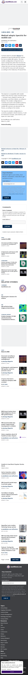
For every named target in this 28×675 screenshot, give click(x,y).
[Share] (6, 45)
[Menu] (25, 2)
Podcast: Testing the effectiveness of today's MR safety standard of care (9, 548)
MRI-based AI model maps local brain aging (9, 483)
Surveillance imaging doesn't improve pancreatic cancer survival (9, 494)
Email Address (7, 181)
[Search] (21, 2)
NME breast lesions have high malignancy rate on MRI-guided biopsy (9, 271)
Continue (7, 226)
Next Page (15, 559)
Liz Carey (5, 384)
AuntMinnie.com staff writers (8, 40)
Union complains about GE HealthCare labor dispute (9, 435)
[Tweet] (13, 45)
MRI (13, 32)
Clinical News (5, 32)
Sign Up (6, 197)
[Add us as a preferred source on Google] (20, 45)
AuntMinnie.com (16, 158)
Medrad (19, 55)
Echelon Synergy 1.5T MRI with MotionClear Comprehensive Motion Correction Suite (9, 264)
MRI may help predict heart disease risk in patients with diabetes (9, 537)
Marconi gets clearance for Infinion (9, 297)
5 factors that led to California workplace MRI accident (8, 380)
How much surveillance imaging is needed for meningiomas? (9, 243)
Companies (4, 285)
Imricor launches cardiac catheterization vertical (8, 473)
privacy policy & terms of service (15, 194)
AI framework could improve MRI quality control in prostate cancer (9, 253)
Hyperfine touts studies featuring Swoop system (8, 526)
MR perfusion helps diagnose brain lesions (7, 307)
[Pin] (16, 45)
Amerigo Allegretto (8, 361)
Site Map (24, 667)
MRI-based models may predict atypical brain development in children (8, 424)
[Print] (2, 45)
